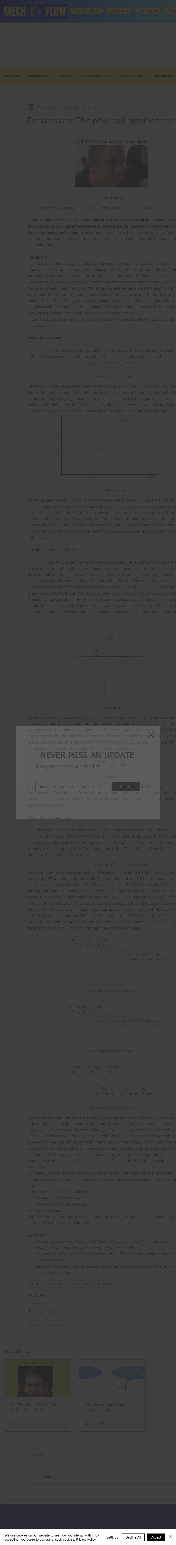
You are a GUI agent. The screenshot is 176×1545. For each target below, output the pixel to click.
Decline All (133, 1537)
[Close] (170, 1537)
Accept (156, 1537)
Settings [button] (112, 1537)
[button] (151, 735)
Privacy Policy (86, 1539)
